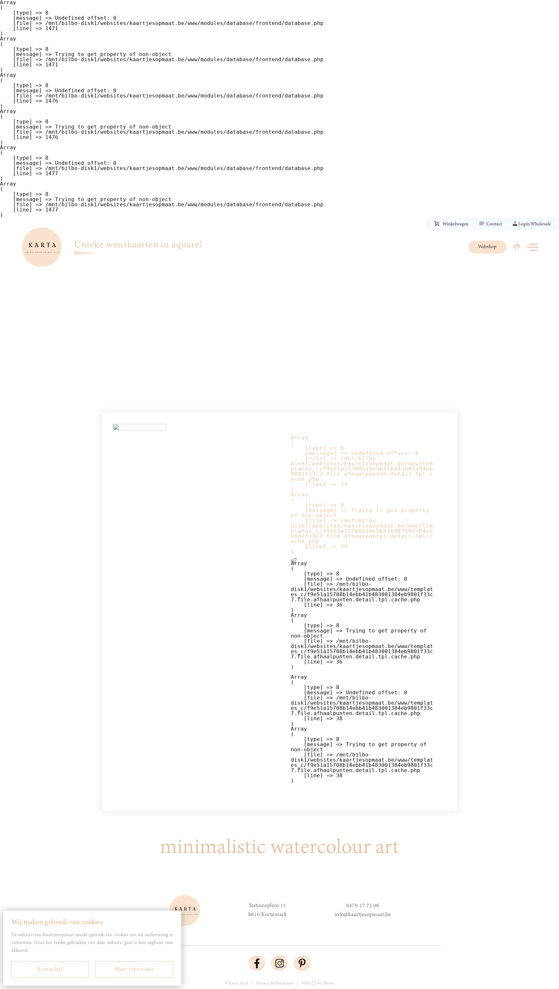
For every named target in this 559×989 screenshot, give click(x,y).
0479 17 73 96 (362, 906)
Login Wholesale (534, 224)
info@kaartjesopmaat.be (362, 915)
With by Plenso (317, 983)
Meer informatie (134, 969)
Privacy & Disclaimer (275, 983)
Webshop (487, 247)
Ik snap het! (50, 969)
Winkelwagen (454, 224)
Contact (493, 224)
